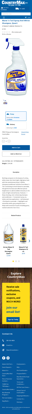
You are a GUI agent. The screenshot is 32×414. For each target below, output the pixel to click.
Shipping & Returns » (23, 396)
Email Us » (9, 345)
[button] (16, 116)
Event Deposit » (7, 367)
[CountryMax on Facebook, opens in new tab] (3, 357)
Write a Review (6, 34)
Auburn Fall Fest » (7, 364)
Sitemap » (20, 402)
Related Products (16, 215)
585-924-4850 (10, 340)
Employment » (21, 364)
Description (16, 172)
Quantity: (5, 138)
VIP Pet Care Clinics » (23, 387)
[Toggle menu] (3, 17)
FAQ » (18, 367)
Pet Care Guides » (7, 398)
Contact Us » (20, 399)
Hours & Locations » (12, 350)
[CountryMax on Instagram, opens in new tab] (7, 357)
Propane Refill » (21, 373)
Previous (3, 241)
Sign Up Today (13, 319)
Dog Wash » (5, 401)
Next (29, 241)
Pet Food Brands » (22, 370)
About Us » (5, 370)
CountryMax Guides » (8, 389)
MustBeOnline (16, 409)
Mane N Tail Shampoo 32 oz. (23, 249)
